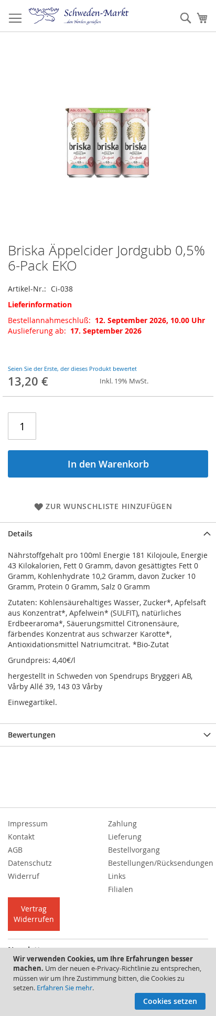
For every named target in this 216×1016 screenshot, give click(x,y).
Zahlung (122, 823)
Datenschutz (30, 863)
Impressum (28, 823)
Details (20, 533)
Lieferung (125, 837)
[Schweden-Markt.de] (79, 16)
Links (117, 876)
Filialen (120, 889)
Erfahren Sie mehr (64, 987)
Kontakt (21, 837)
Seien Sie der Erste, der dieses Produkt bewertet (72, 368)
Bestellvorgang (134, 850)
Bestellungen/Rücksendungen (160, 863)
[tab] (108, 533)
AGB (15, 850)
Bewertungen (32, 735)
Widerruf (23, 876)
